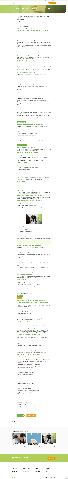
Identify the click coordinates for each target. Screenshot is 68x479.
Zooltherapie (36, 468)
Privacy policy (54, 477)
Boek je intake (20, 295)
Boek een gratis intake (21, 122)
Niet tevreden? (48, 468)
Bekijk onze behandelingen (30, 415)
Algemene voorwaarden (48, 477)
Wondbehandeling (37, 471)
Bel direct (19, 298)
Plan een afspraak (21, 415)
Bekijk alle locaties (15, 471)
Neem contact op (51, 458)
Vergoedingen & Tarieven (49, 466)
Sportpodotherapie (26, 471)
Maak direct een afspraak (22, 145)
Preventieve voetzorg (26, 468)
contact (48, 411)
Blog (46, 471)
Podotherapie (25, 466)
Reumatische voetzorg (38, 466)
